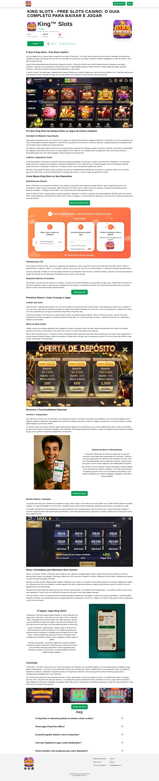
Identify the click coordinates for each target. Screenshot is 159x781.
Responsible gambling (99, 758)
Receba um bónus (119, 3)
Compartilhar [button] (53, 43)
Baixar (130, 3)
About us (112, 762)
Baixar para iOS (79, 292)
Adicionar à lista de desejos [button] (69, 43)
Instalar (35, 44)
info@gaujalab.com (115, 765)
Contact (112, 758)
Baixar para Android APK (79, 203)
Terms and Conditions (99, 765)
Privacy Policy (97, 762)
